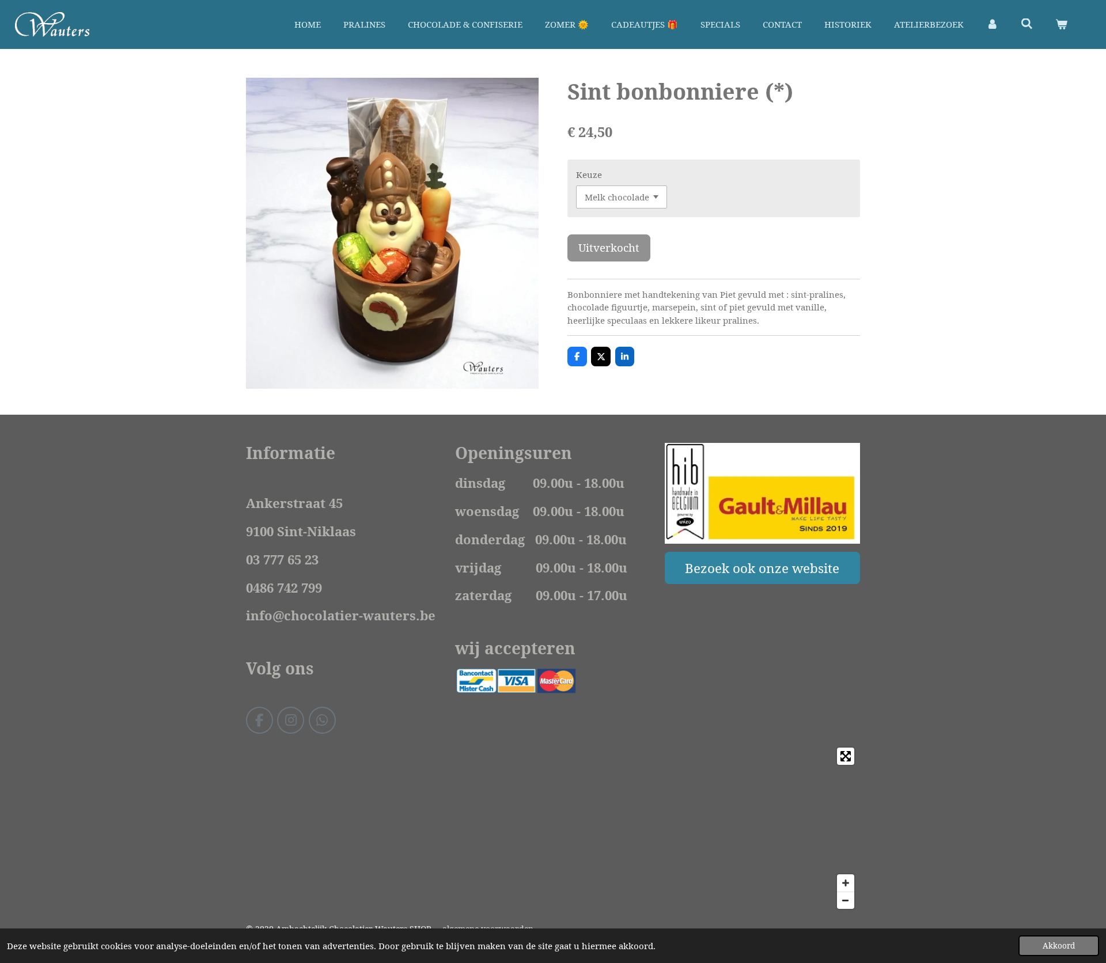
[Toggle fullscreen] (845, 756)
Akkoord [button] (1059, 946)
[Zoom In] (845, 883)
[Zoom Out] (845, 900)
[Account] (992, 24)
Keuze (589, 174)
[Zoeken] (1027, 23)
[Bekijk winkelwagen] (1061, 24)
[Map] (553, 828)
